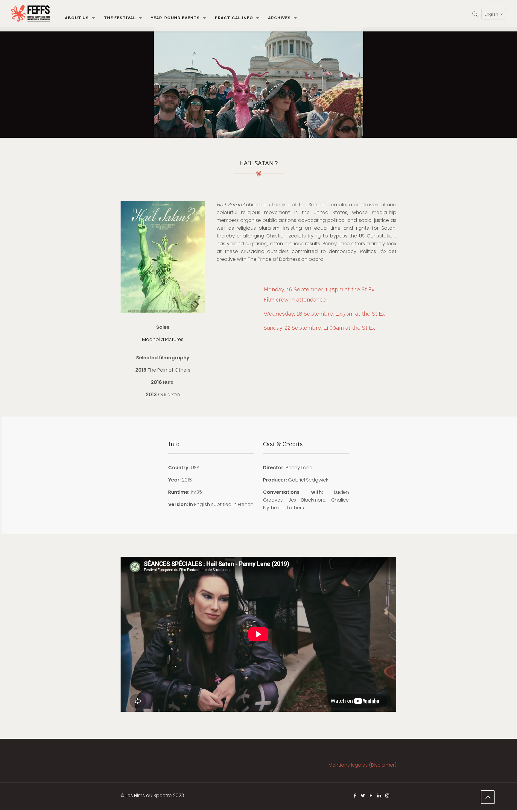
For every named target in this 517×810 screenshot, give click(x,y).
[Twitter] (363, 795)
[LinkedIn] (379, 795)
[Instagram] (387, 795)
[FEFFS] (30, 13)
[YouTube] (371, 795)
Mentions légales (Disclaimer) (362, 764)
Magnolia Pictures (162, 339)
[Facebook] (355, 795)
